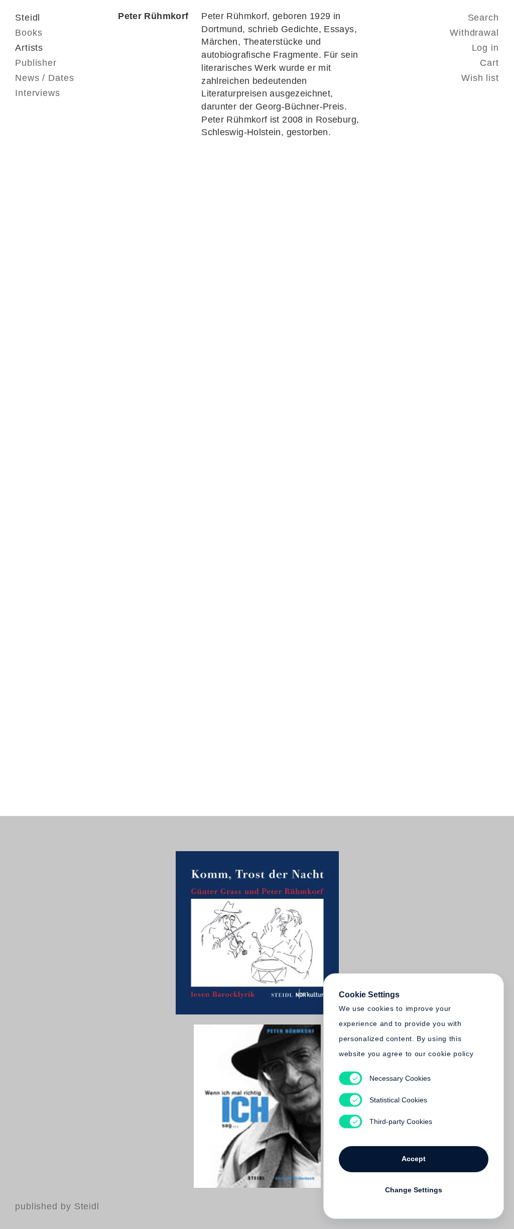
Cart (489, 63)
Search (483, 18)
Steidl (27, 18)
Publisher (36, 63)
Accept (414, 1159)
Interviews (37, 93)
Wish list (480, 78)
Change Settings (413, 1190)
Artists (29, 48)
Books (29, 33)
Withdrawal (474, 33)
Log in (485, 48)
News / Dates (44, 78)
